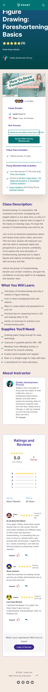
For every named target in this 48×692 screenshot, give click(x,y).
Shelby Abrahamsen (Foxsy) (27, 383)
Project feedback (16, 187)
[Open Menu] (4, 5)
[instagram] (27, 682)
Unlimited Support (16, 190)
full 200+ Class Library (28, 178)
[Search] (43, 5)
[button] (18, 555)
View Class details (11, 49)
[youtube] (32, 682)
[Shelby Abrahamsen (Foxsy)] (10, 383)
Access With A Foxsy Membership (24, 140)
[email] (18, 682)
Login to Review (24, 647)
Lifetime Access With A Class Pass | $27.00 (24, 132)
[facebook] (23, 682)
